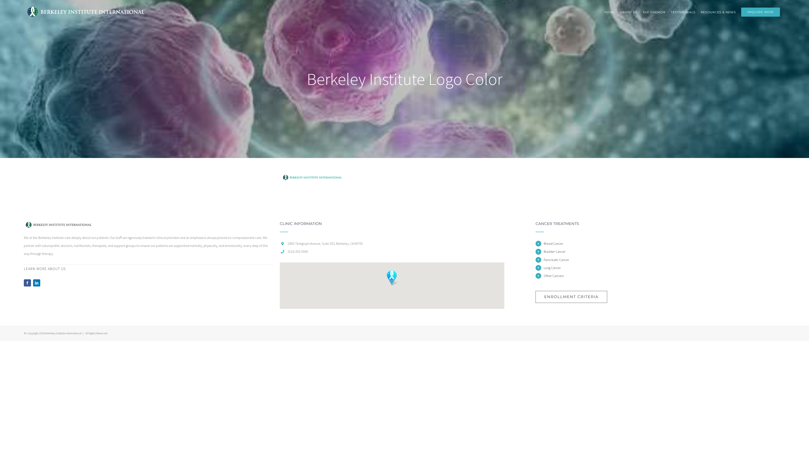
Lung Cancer (552, 268)
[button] (392, 278)
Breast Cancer (553, 243)
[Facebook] (27, 282)
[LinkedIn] (36, 282)
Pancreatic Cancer (556, 260)
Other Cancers (554, 276)
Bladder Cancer (554, 251)
